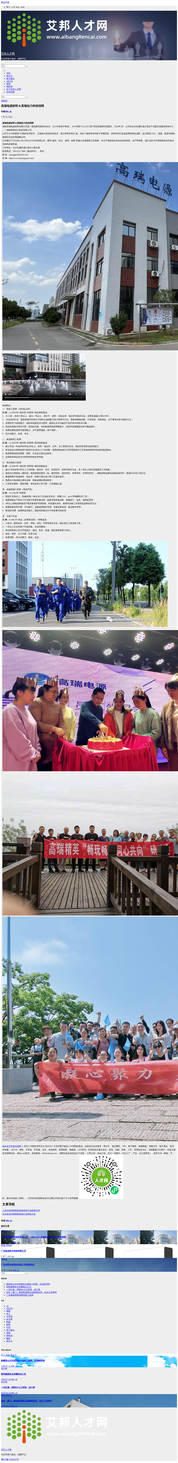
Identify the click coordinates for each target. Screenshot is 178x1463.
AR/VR (9, 81)
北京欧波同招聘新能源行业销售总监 (19, 1214)
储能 (8, 1311)
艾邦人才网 (8, 53)
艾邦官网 (10, 92)
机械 (3, 1245)
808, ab (8, 111)
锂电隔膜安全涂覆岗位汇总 (18, 1287)
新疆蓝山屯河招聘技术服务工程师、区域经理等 (28, 1284)
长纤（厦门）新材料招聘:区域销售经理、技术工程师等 (31, 1292)
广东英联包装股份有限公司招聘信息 (17, 1265)
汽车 (8, 73)
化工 (8, 1314)
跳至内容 (5, 2)
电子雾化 (10, 79)
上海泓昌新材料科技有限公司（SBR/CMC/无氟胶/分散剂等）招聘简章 (33, 1237)
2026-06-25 (6, 1406)
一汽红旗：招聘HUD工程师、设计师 (23, 1289)
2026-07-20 (6, 1379)
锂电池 (9, 86)
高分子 (9, 76)
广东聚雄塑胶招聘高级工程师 (19, 1295)
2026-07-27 (6, 1366)
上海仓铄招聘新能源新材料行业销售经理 (21, 1210)
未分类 (9, 1319)
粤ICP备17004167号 (10, 1459)
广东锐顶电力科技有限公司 (13, 1251)
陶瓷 (8, 1338)
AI (7, 1306)
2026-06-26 (6, 1393)
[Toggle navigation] (2, 64)
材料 (8, 1325)
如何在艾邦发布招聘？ (12, 1146)
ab (13, 1256)
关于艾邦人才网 (13, 89)
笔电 (8, 84)
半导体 (9, 1316)
